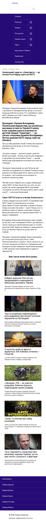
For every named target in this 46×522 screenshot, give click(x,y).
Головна (18, 16)
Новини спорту (20, 39)
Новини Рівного (8, 507)
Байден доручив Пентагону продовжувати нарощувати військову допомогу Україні (19, 280)
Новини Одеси (7, 496)
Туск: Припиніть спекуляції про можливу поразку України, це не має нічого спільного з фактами (21, 454)
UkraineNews (7, 479)
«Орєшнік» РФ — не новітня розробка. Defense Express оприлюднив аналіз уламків (19, 385)
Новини (17, 28)
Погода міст (19, 33)
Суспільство (19, 62)
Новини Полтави (8, 502)
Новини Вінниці (7, 490)
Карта (17, 45)
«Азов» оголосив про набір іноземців (18, 419)
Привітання (19, 56)
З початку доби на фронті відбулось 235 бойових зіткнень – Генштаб (22, 351)
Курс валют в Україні (22, 50)
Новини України (8, 485)
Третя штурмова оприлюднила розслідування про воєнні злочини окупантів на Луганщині (22, 316)
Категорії (18, 22)
